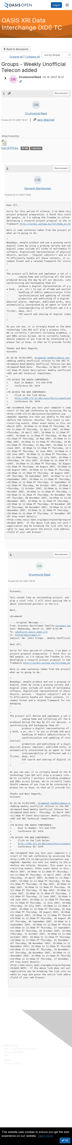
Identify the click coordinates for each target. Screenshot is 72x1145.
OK (66, 1140)
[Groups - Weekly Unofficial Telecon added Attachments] (20, 81)
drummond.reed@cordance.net (52, 358)
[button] (6, 78)
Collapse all (32, 56)
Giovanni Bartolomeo (37, 188)
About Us (9, 1126)
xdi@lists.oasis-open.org (31, 632)
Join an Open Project (15, 1090)
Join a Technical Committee (19, 1095)
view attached (45, 119)
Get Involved (11, 1085)
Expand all (16, 56)
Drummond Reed (36, 113)
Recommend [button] (61, 93)
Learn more (45, 1135)
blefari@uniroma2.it (28, 635)
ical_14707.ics (10, 148)
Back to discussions (17, 49)
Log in (56, 5)
